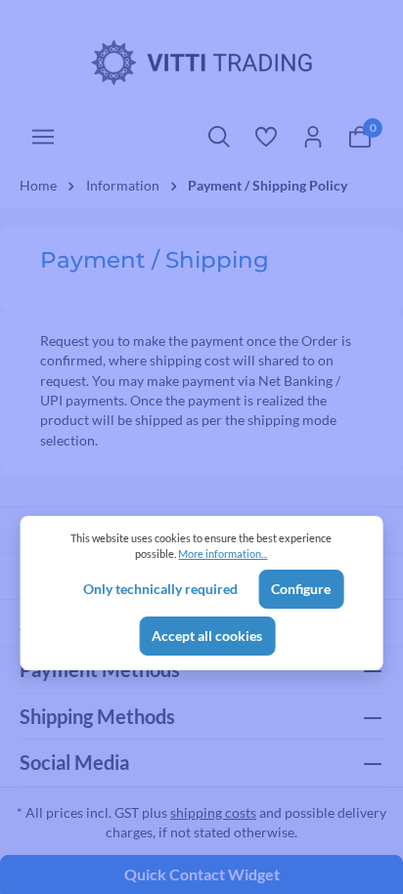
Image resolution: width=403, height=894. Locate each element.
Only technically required (160, 589)
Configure (301, 589)
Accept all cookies (207, 636)
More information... (222, 553)
